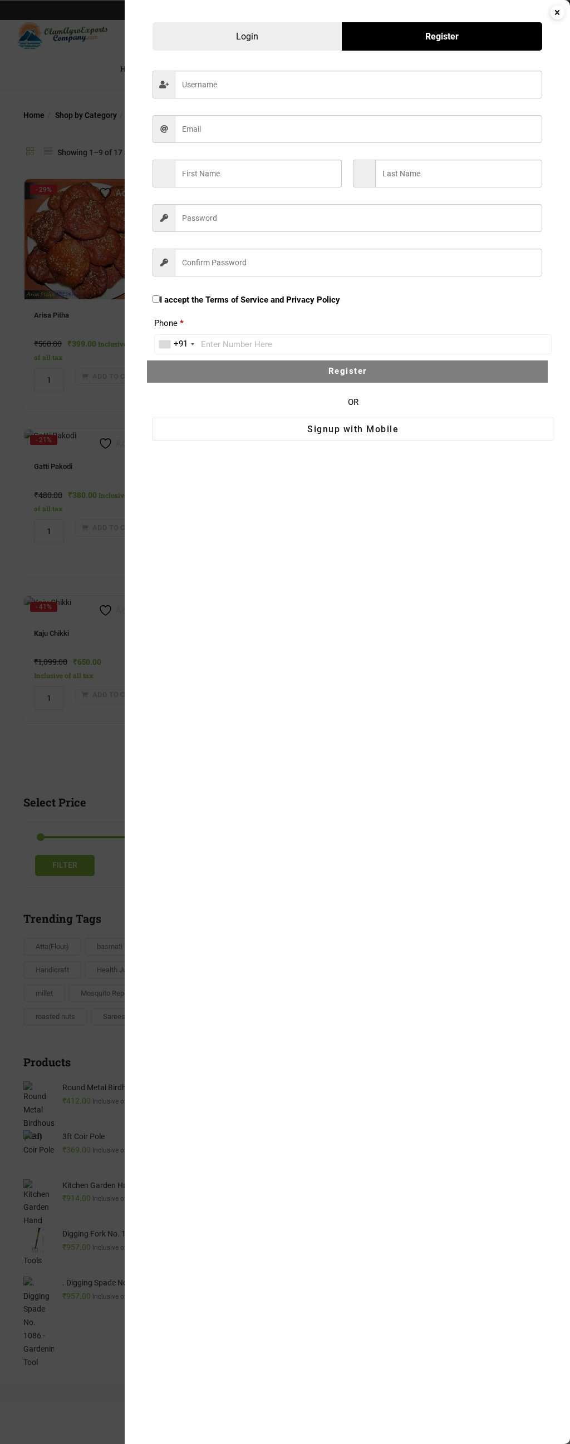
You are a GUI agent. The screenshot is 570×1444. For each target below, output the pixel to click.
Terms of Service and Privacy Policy (272, 300)
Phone (169, 323)
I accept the (250, 300)
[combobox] (176, 344)
